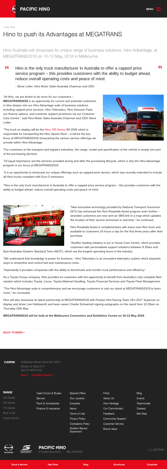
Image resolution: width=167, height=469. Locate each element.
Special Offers (78, 393)
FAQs (106, 393)
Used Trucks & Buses (48, 393)
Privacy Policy (77, 418)
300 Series (9, 397)
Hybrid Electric (11, 418)
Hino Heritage (111, 403)
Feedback (109, 413)
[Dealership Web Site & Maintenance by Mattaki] (156, 449)
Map (23, 375)
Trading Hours (41, 375)
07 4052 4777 (37, 366)
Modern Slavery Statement (79, 430)
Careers (141, 408)
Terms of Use (77, 413)
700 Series (9, 407)
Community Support (114, 418)
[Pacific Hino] (7, 9)
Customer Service (113, 423)
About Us (108, 398)
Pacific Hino (35, 9)
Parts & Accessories (47, 403)
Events (140, 398)
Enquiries (75, 403)
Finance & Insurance (48, 408)
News (73, 408)
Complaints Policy (80, 423)
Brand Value (110, 428)
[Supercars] (26, 449)
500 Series (9, 402)
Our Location (77, 398)
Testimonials (143, 403)
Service (40, 398)
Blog (139, 393)
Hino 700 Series (55, 129)
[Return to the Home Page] (9, 449)
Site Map (142, 413)
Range (7, 392)
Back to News (13, 332)
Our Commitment (113, 408)
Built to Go (9, 413)
